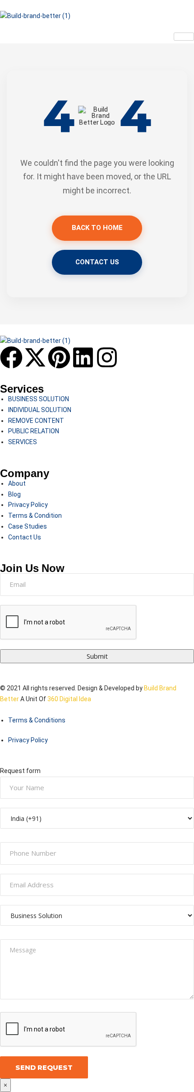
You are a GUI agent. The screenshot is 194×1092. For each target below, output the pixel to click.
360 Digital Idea (68, 699)
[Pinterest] (59, 357)
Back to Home (97, 228)
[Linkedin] (83, 357)
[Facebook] (11, 357)
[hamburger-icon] (184, 37)
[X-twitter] (35, 357)
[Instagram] (107, 357)
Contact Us (97, 262)
